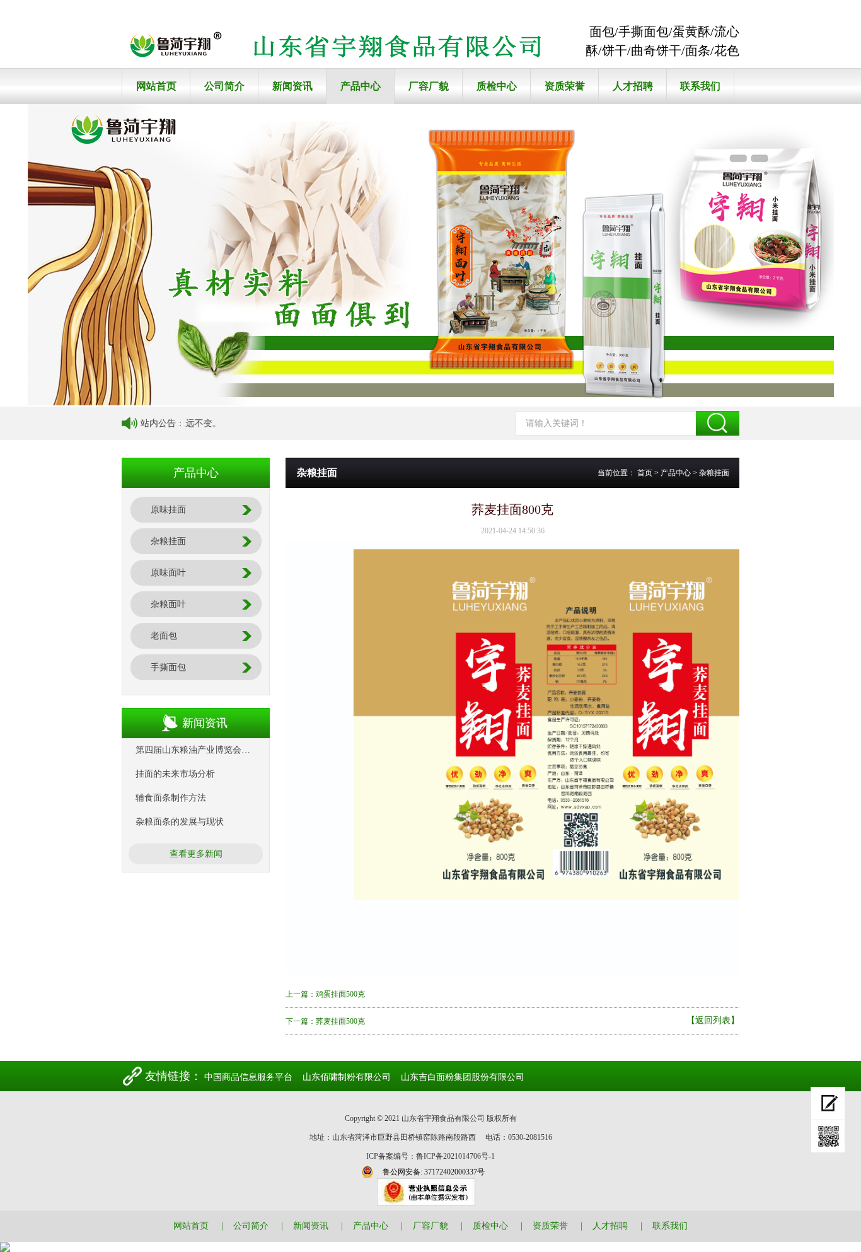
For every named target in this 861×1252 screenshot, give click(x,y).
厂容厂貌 (428, 86)
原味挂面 (168, 509)
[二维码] (828, 1136)
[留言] (828, 1103)
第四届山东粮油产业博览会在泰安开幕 (211, 750)
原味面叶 (168, 572)
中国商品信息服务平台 (248, 1077)
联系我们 (700, 86)
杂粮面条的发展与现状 (180, 821)
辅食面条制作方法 (171, 798)
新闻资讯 (292, 86)
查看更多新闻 (196, 854)
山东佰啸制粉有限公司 (347, 1077)
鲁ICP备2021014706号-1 (455, 1156)
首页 (644, 472)
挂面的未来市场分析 (175, 774)
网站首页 (156, 86)
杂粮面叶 (168, 604)
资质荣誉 (565, 86)
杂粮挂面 (168, 541)
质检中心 (497, 86)
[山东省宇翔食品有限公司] (344, 48)
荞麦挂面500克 (340, 1021)
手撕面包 (168, 667)
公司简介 (224, 86)
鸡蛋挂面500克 (340, 994)
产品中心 (360, 86)
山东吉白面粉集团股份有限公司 (462, 1077)
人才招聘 (633, 86)
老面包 (164, 635)
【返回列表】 (712, 1020)
